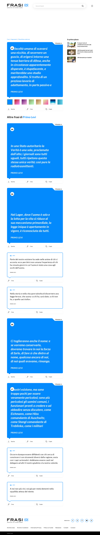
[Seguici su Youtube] (86, 520)
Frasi (8, 39)
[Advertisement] (50, 20)
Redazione (58, 527)
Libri (13, 255)
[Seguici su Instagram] (77, 520)
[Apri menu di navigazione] (92, 6)
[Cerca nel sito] (83, 6)
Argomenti (14, 39)
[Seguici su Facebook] (72, 520)
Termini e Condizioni (22, 527)
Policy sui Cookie (48, 527)
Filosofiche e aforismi (24, 39)
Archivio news (11, 527)
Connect (73, 527)
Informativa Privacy (36, 527)
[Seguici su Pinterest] (82, 520)
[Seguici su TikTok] (91, 520)
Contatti (66, 527)
